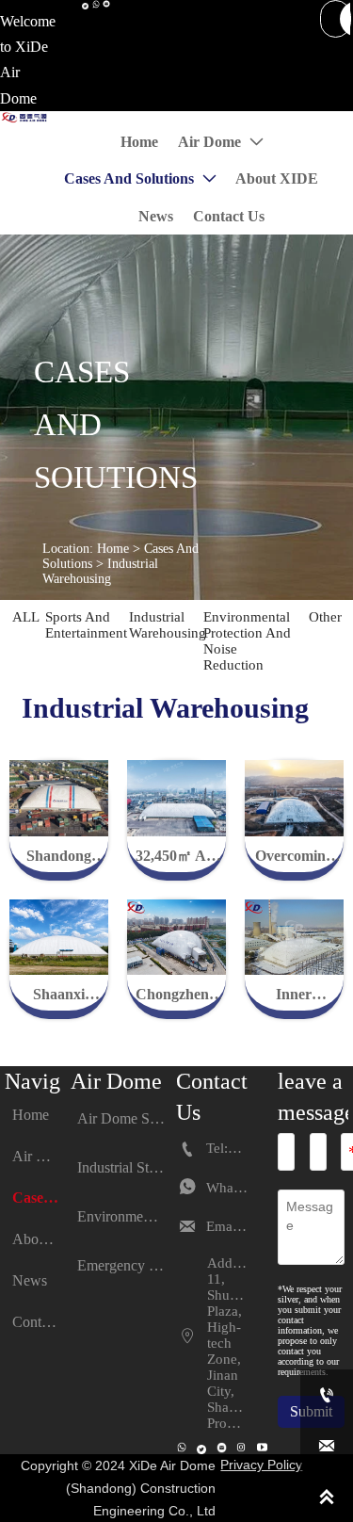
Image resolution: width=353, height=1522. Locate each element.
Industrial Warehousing (100, 571)
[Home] (24, 117)
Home (113, 549)
